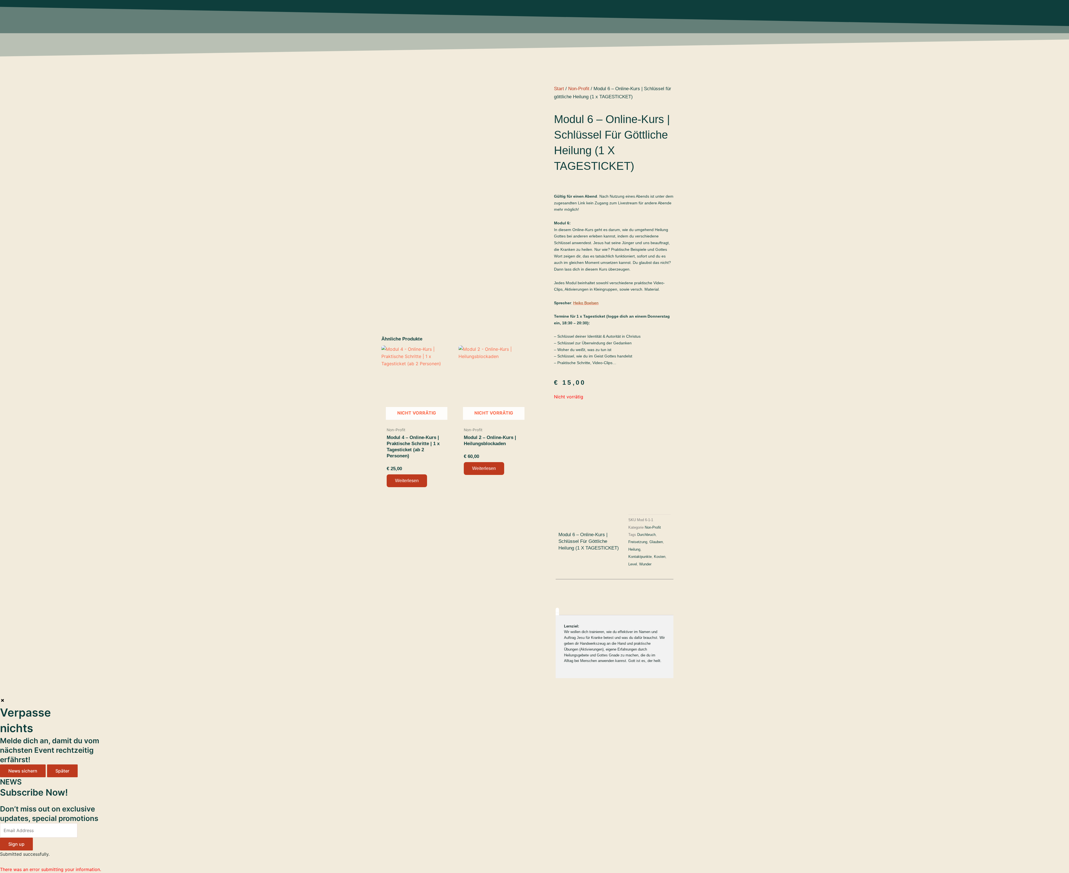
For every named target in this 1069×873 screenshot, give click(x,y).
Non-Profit (578, 88)
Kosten (659, 557)
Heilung (634, 549)
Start (559, 88)
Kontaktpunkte (640, 557)
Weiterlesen (407, 480)
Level (632, 564)
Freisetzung (637, 542)
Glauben (656, 542)
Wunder (645, 564)
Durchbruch (646, 535)
